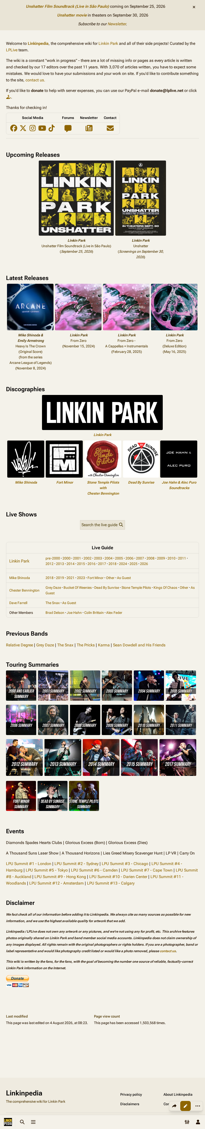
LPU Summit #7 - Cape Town (146, 870)
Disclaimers (129, 1104)
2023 (81, 578)
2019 (60, 578)
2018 (112, 564)
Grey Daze (53, 588)
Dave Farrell (18, 603)
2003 (98, 558)
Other (110, 578)
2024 (123, 564)
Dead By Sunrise (141, 482)
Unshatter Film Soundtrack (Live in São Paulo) (67, 6)
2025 (134, 564)
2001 (77, 558)
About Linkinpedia (178, 1094)
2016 (92, 564)
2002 (88, 558)
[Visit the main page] (8, 1122)
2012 (50, 564)
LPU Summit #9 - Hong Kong (60, 876)
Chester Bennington (24, 590)
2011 (182, 558)
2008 (150, 558)
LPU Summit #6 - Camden (94, 870)
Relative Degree (19, 645)
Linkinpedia (38, 43)
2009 (161, 558)
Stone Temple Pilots (136, 588)
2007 (140, 558)
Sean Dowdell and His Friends (139, 645)
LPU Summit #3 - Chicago (125, 863)
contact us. (35, 80)
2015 (81, 564)
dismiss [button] (194, 7)
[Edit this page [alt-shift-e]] (185, 1106)
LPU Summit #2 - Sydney (76, 863)
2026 (144, 564)
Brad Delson (55, 613)
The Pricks (86, 645)
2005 (119, 558)
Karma (104, 645)
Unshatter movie (72, 15)
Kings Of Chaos (165, 588)
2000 (66, 558)
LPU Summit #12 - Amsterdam (56, 883)
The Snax (53, 603)
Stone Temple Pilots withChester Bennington (103, 487)
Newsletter (117, 24)
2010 (172, 558)
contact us (168, 951)
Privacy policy (131, 1094)
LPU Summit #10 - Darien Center (118, 876)
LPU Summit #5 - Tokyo (47, 870)
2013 (60, 564)
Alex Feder (114, 613)
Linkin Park (108, 43)
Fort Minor (64, 482)
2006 (130, 558)
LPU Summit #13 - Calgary (110, 883)
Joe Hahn (74, 613)
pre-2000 (53, 558)
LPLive (12, 50)
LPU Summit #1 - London (28, 863)
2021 (70, 578)
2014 (70, 564)
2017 (102, 564)
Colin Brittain (94, 613)
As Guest (124, 578)
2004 (108, 558)
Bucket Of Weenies (78, 588)
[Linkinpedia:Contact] (110, 129)
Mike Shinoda (26, 482)
